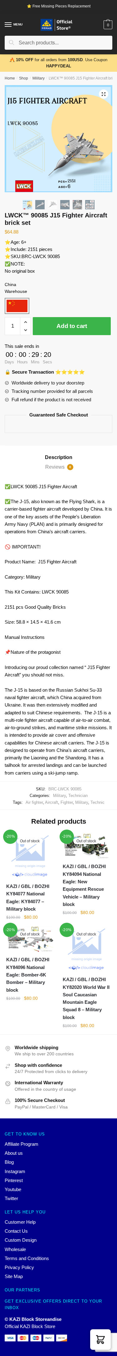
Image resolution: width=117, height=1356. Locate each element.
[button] (100, 1339)
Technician (78, 795)
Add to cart (71, 326)
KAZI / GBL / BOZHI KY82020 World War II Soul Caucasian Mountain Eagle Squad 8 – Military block (86, 998)
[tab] (58, 457)
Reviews (58, 467)
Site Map (14, 1276)
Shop (23, 78)
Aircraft (51, 802)
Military (38, 78)
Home (10, 78)
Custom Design (21, 1240)
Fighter (67, 802)
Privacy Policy (19, 1267)
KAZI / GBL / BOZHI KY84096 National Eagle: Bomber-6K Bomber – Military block (27, 974)
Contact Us (16, 1231)
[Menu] (8, 24)
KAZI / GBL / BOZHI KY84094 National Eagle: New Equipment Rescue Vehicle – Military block (84, 885)
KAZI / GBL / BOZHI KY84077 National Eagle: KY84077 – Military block (27, 898)
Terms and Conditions (27, 1258)
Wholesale (15, 1249)
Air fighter (34, 802)
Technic (97, 802)
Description (58, 457)
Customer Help (20, 1222)
